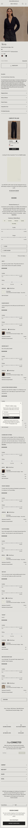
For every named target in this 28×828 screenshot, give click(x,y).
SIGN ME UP (11, 417)
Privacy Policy (12, 423)
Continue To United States (14, 823)
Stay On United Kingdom (14, 820)
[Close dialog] (20, 403)
